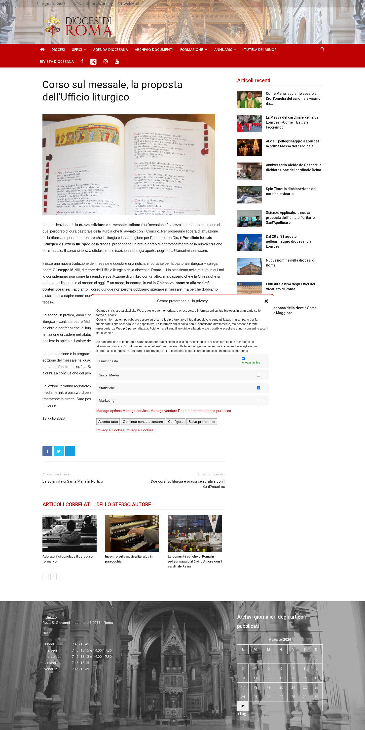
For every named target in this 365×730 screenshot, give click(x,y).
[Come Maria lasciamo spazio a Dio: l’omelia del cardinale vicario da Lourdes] (249, 99)
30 (316, 696)
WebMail (130, 3)
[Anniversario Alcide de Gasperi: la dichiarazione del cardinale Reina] (249, 171)
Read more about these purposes (204, 411)
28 (293, 696)
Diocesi (58, 49)
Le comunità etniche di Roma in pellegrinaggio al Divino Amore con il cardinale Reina (195, 561)
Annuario (223, 49)
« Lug (241, 713)
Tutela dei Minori (261, 49)
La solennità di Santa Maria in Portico (72, 481)
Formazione (191, 49)
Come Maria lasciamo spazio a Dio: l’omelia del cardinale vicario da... (293, 98)
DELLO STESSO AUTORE (124, 504)
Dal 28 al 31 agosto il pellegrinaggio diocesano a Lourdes (288, 241)
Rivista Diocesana (57, 61)
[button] (266, 300)
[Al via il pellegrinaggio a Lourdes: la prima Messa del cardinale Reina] (249, 147)
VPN (77, 3)
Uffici (77, 49)
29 (305, 696)
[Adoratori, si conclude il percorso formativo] (71, 533)
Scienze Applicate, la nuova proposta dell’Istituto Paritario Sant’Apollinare (290, 218)
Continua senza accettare (143, 422)
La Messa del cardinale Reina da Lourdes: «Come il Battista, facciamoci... (292, 122)
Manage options (109, 411)
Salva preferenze (201, 422)
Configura (175, 422)
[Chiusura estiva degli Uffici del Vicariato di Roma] (249, 290)
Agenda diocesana (110, 49)
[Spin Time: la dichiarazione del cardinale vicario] (249, 194)
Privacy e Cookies (110, 430)
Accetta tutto (108, 422)
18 (255, 687)
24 (243, 696)
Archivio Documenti (154, 49)
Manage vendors (163, 411)
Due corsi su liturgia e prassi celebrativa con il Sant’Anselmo (188, 484)
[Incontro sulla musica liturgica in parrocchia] (133, 533)
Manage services (136, 411)
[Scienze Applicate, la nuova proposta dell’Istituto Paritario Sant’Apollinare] (249, 218)
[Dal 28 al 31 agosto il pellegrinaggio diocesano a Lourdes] (249, 242)
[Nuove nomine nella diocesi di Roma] (249, 266)
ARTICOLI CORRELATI (67, 504)
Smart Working (99, 3)
